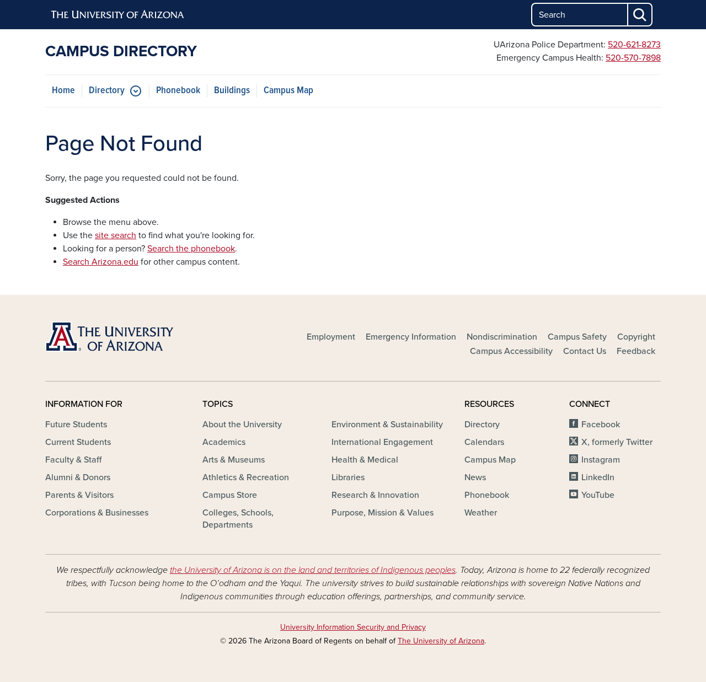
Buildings (232, 90)
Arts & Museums (233, 459)
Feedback (636, 351)
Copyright (636, 336)
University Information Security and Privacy (353, 627)
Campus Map (288, 90)
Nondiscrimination (502, 336)
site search (115, 235)
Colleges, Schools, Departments (238, 518)
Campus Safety (577, 336)
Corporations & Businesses (96, 512)
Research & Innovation (375, 495)
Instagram (600, 459)
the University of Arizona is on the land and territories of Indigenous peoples (313, 570)
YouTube (597, 495)
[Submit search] (640, 14)
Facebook (600, 424)
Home (63, 90)
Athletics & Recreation (245, 477)
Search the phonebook (191, 248)
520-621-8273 (634, 44)
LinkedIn (597, 477)
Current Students (78, 442)
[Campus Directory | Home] (143, 336)
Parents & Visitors (79, 495)
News (475, 477)
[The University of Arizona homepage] (118, 15)
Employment (331, 336)
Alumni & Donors (77, 477)
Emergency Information (411, 336)
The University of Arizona (441, 641)
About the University (242, 424)
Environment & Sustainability (387, 424)
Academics (223, 442)
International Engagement (382, 442)
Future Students (76, 424)
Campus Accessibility (511, 351)
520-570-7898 (633, 57)
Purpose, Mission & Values (382, 512)
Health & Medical (364, 459)
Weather (480, 512)
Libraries (348, 477)
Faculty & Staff (73, 459)
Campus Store (229, 495)
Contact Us (584, 351)
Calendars (484, 442)
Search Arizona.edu (100, 261)
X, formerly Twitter (616, 442)
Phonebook (178, 90)
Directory (107, 90)
